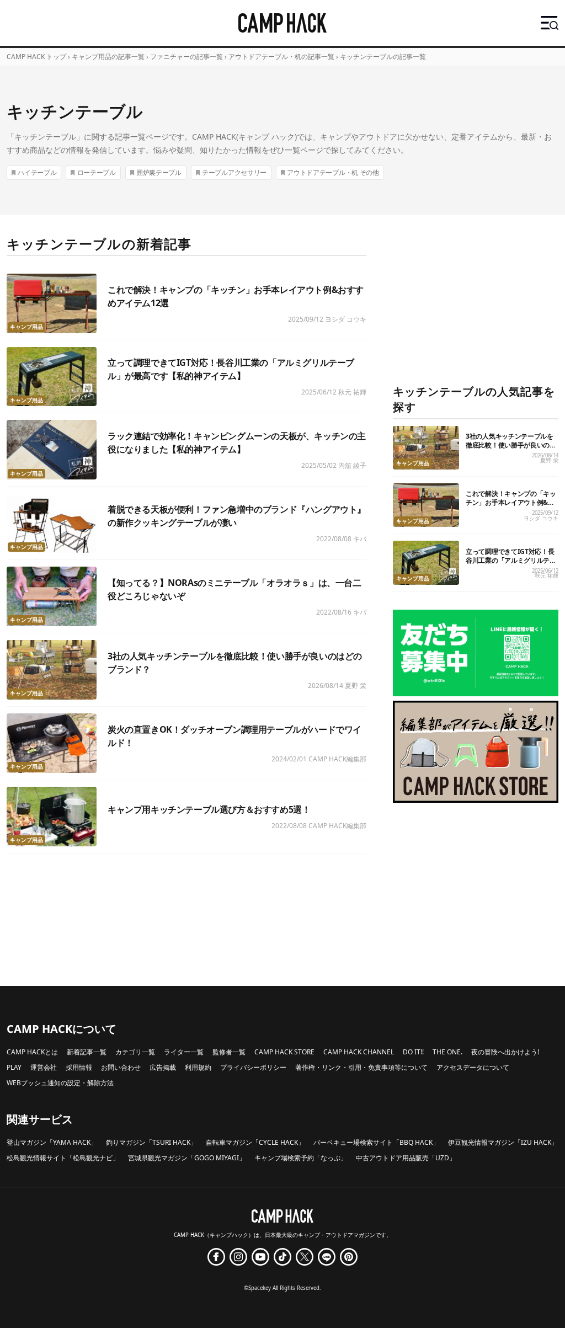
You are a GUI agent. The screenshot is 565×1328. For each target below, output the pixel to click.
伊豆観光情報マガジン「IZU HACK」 (503, 1142)
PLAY (14, 1067)
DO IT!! (413, 1052)
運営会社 (43, 1067)
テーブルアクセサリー (234, 172)
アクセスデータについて (472, 1067)
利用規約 (198, 1067)
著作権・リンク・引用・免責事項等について (361, 1067)
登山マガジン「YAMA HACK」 (52, 1142)
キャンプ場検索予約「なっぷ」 (300, 1157)
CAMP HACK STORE (284, 1052)
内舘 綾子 (352, 465)
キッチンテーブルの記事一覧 (383, 56)
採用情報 (79, 1067)
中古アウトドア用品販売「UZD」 (406, 1157)
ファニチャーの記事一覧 (186, 56)
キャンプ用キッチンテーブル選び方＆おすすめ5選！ (209, 809)
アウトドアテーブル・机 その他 (333, 172)
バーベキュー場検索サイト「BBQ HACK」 (376, 1142)
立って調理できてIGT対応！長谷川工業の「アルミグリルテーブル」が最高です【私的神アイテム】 (511, 565)
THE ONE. (447, 1052)
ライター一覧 (184, 1052)
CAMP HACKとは (32, 1052)
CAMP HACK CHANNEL (358, 1052)
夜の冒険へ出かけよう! (505, 1052)
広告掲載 (163, 1067)
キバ (359, 538)
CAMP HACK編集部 (337, 759)
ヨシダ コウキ (345, 319)
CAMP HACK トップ (36, 56)
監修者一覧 (229, 1052)
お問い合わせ (121, 1067)
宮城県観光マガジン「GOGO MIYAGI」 (187, 1157)
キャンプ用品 (26, 326)
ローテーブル (96, 172)
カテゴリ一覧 (135, 1052)
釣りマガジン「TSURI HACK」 (151, 1142)
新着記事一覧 (86, 1052)
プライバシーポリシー (253, 1067)
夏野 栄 (355, 685)
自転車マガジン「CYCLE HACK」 (255, 1142)
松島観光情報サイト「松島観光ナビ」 (63, 1157)
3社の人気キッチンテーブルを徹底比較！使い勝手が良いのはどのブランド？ (511, 444)
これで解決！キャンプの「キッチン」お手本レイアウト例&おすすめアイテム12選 (511, 502)
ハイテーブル (37, 172)
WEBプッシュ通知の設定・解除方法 (60, 1082)
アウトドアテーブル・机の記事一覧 (281, 56)
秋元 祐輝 (352, 392)
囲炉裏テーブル (159, 172)
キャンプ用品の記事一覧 (108, 56)
